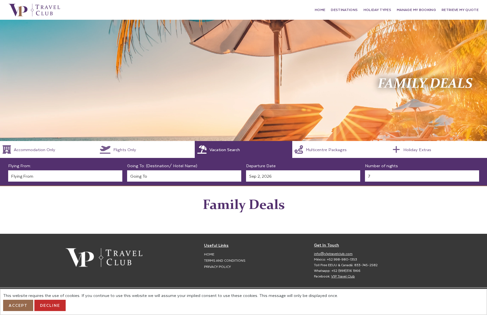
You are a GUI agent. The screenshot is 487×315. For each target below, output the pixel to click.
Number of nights (381, 165)
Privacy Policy (217, 266)
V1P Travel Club (343, 276)
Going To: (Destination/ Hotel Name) (162, 165)
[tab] (49, 149)
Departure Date (261, 165)
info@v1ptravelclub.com (333, 253)
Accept (18, 305)
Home (209, 254)
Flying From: (19, 165)
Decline (50, 305)
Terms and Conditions (224, 260)
